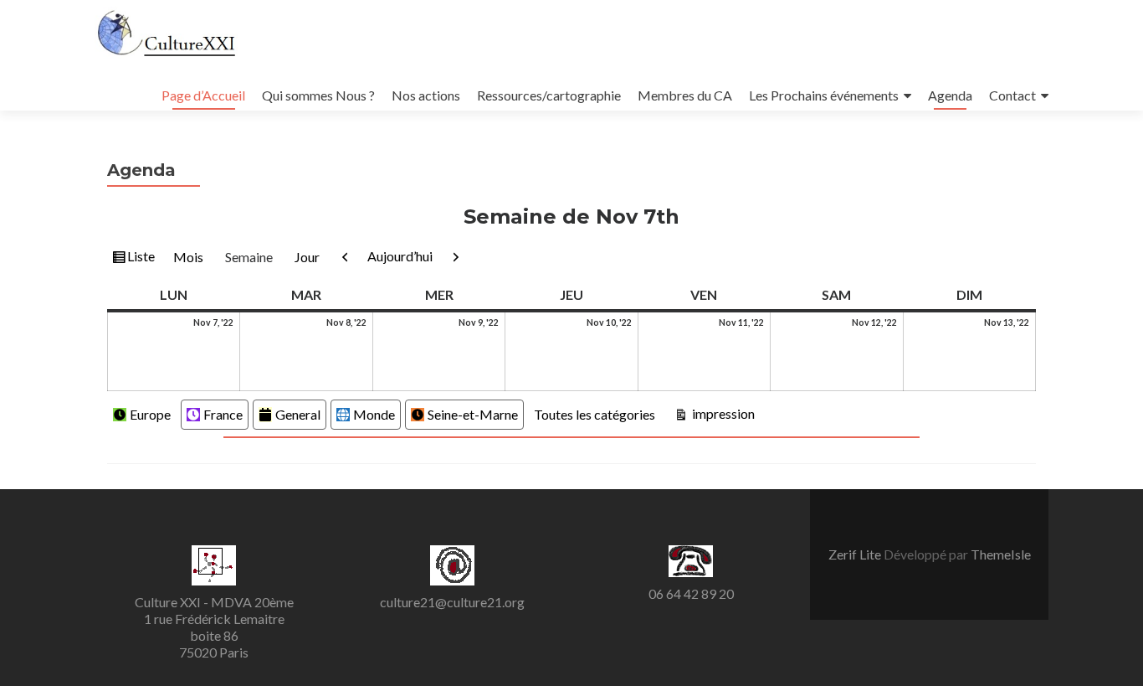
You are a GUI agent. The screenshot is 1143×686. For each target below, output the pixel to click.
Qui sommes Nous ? (318, 95)
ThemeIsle (1001, 554)
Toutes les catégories (594, 414)
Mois (188, 257)
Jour (307, 257)
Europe (150, 414)
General (297, 414)
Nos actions (426, 95)
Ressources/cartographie (549, 95)
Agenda (950, 95)
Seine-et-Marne (473, 414)
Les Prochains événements (824, 95)
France (223, 414)
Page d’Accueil (203, 95)
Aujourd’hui (400, 256)
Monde (374, 414)
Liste (140, 259)
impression (722, 413)
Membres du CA (685, 95)
